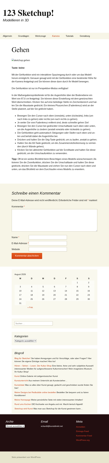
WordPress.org (83, 440)
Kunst (17, 376)
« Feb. (30, 307)
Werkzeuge (40, 36)
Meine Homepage (22, 400)
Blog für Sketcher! (22, 358)
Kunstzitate (19, 385)
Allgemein (7, 36)
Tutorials (70, 36)
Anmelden (80, 427)
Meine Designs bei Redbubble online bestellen (35, 392)
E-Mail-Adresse (20, 243)
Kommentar (18, 206)
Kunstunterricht (21, 380)
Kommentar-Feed (84, 436)
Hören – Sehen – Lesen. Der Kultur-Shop (33, 366)
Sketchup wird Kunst (23, 408)
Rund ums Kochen (22, 404)
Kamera (55, 36)
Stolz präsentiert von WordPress (26, 457)
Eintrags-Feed (82, 431)
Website (16, 249)
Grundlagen (23, 36)
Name (15, 237)
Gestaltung (85, 36)
